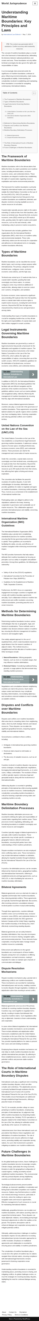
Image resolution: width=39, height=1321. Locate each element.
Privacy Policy (7, 1315)
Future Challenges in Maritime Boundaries (18, 147)
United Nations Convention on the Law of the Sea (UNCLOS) (21, 112)
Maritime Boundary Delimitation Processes (18, 130)
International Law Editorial (12, 34)
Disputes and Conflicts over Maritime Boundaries (16, 127)
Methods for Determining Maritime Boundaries (19, 123)
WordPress (26, 1319)
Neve (11, 1319)
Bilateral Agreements (13, 135)
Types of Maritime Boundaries (14, 101)
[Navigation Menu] (35, 3)
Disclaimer (23, 1312)
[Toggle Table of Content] (33, 93)
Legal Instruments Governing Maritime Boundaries (17, 105)
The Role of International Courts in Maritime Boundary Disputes (18, 144)
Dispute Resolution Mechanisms (16, 137)
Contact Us (13, 1312)
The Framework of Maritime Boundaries (17, 99)
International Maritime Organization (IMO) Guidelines (19, 117)
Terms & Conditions (21, 1315)
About (4, 1312)
